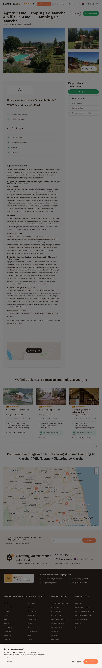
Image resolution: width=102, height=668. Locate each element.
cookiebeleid (9, 661)
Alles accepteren (90, 662)
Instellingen (76, 661)
